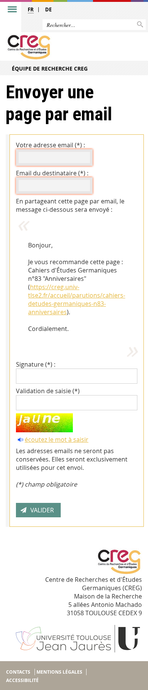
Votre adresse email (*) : (50, 145)
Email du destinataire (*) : (52, 173)
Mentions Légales (59, 672)
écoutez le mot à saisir (56, 439)
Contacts (18, 672)
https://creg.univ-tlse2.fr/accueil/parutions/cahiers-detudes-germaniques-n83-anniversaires (76, 299)
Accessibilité (22, 680)
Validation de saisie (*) (48, 391)
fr (31, 9)
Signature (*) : (35, 364)
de (48, 9)
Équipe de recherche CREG (50, 68)
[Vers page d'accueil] (59, 47)
